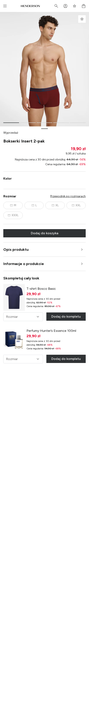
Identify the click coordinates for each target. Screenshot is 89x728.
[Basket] (83, 6)
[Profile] (65, 6)
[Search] (56, 6)
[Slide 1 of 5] (11, 122)
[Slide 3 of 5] (44, 122)
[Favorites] (74, 6)
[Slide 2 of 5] (28, 122)
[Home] (30, 6)
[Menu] (5, 6)
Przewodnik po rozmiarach (68, 196)
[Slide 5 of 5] (78, 122)
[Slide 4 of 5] (61, 122)
